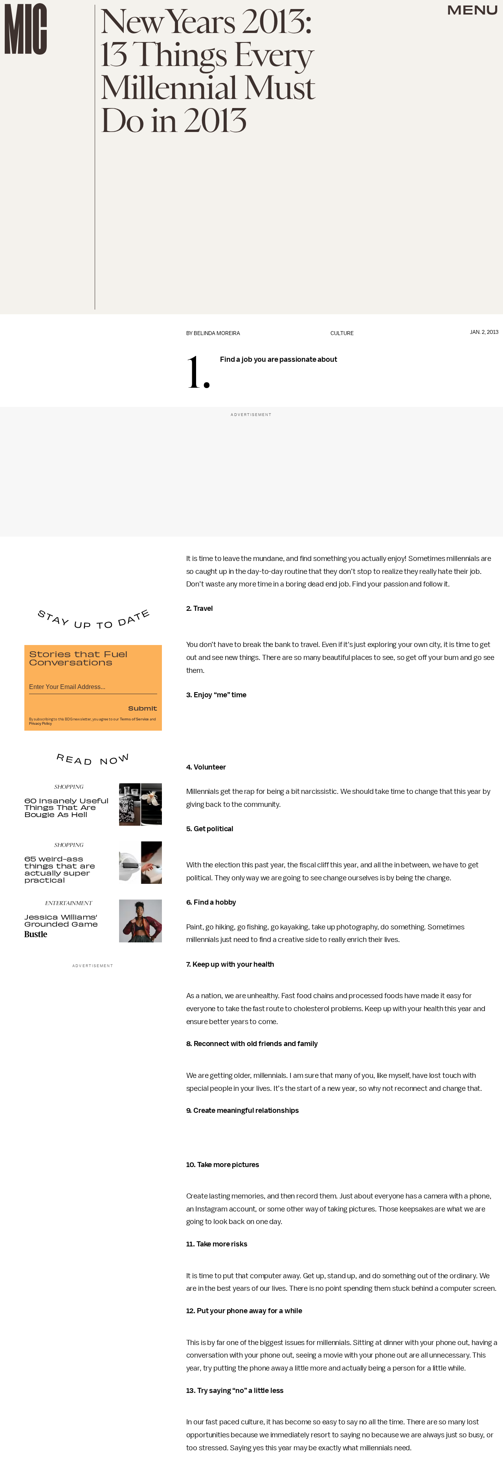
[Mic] (26, 29)
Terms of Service (134, 719)
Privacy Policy (40, 724)
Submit (142, 708)
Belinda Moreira (217, 333)
